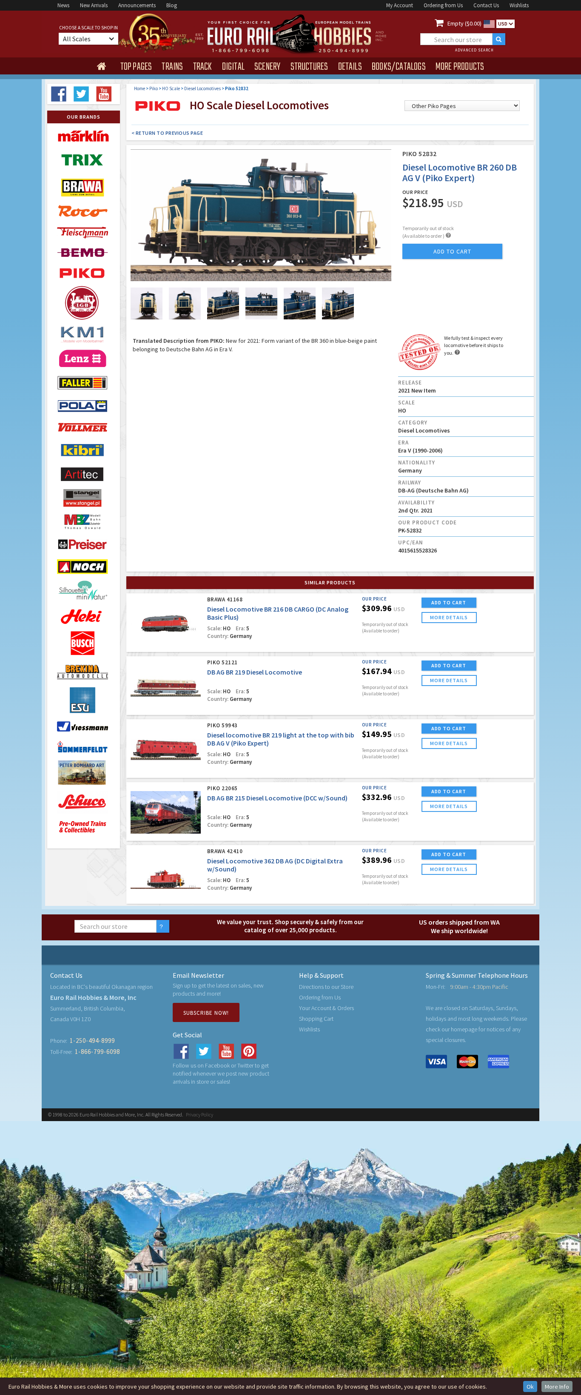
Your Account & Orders (326, 1008)
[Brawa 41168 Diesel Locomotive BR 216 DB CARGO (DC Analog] (166, 623)
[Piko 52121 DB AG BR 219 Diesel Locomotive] (166, 686)
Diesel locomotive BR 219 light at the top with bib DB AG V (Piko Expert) (280, 739)
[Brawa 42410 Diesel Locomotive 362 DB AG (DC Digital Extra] (166, 875)
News (63, 5)
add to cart (452, 251)
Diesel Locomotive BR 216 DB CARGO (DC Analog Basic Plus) (277, 613)
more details (449, 617)
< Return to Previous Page (167, 133)
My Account (399, 5)
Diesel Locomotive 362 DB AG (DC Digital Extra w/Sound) (275, 865)
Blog (171, 5)
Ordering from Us (443, 5)
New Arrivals (94, 5)
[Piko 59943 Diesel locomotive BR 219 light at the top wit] (166, 749)
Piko (153, 88)
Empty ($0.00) (464, 23)
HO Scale (171, 88)
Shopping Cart (316, 1018)
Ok (530, 1386)
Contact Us (486, 5)
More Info (557, 1386)
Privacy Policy (199, 1114)
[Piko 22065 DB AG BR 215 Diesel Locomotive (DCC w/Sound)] (166, 812)
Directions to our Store (326, 987)
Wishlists (519, 5)
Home (139, 88)
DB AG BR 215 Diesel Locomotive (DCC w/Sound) (277, 798)
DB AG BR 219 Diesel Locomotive (254, 672)
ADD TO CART (448, 602)
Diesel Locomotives (202, 88)
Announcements (137, 5)
